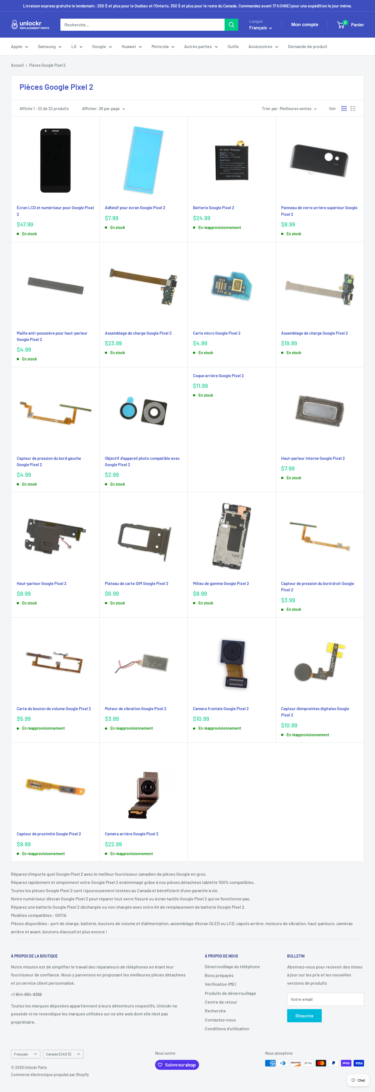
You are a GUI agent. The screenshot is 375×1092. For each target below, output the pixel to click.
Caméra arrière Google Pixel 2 (131, 833)
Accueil (17, 65)
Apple (16, 46)
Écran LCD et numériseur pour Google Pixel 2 (55, 210)
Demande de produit (307, 46)
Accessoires (260, 46)
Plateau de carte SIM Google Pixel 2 (136, 583)
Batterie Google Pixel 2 (213, 207)
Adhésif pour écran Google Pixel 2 (135, 207)
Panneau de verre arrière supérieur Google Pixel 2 (319, 210)
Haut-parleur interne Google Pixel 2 (313, 458)
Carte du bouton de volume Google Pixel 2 (54, 708)
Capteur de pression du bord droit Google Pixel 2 (317, 586)
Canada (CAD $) (58, 1054)
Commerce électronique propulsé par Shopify (50, 1074)
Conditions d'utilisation (227, 1028)
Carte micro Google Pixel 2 (216, 333)
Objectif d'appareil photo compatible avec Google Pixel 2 (142, 461)
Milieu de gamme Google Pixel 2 (221, 583)
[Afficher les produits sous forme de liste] (353, 108)
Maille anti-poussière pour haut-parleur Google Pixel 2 (52, 336)
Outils (233, 46)
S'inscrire (304, 1015)
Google (99, 46)
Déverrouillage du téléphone (232, 966)
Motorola (160, 46)
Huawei (129, 46)
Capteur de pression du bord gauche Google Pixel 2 (49, 461)
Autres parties (198, 46)
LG (74, 46)
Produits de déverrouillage (230, 993)
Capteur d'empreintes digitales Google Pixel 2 (315, 711)
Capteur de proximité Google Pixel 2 (49, 833)
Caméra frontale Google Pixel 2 (221, 708)
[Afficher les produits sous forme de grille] (344, 108)
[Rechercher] (231, 25)
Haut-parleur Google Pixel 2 (41, 583)
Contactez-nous (220, 1019)
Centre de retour (221, 1001)
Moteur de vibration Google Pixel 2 (135, 708)
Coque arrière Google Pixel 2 (218, 375)
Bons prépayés (219, 975)
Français (21, 1054)
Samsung (47, 46)
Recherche (215, 1010)
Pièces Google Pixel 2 (47, 65)
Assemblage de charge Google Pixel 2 (138, 333)
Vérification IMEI (220, 984)
